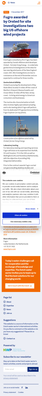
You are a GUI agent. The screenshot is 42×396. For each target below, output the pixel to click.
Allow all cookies (21, 215)
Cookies (21, 392)
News (12, 3)
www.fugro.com (9, 249)
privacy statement (10, 378)
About (8, 302)
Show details (30, 209)
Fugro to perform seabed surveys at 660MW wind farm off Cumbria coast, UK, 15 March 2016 (20, 232)
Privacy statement (9, 392)
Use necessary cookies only (21, 222)
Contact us (10, 339)
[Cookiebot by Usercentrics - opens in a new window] (30, 173)
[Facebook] (22, 388)
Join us (9, 313)
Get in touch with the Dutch (18, 286)
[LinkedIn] (26, 388)
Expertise (10, 306)
